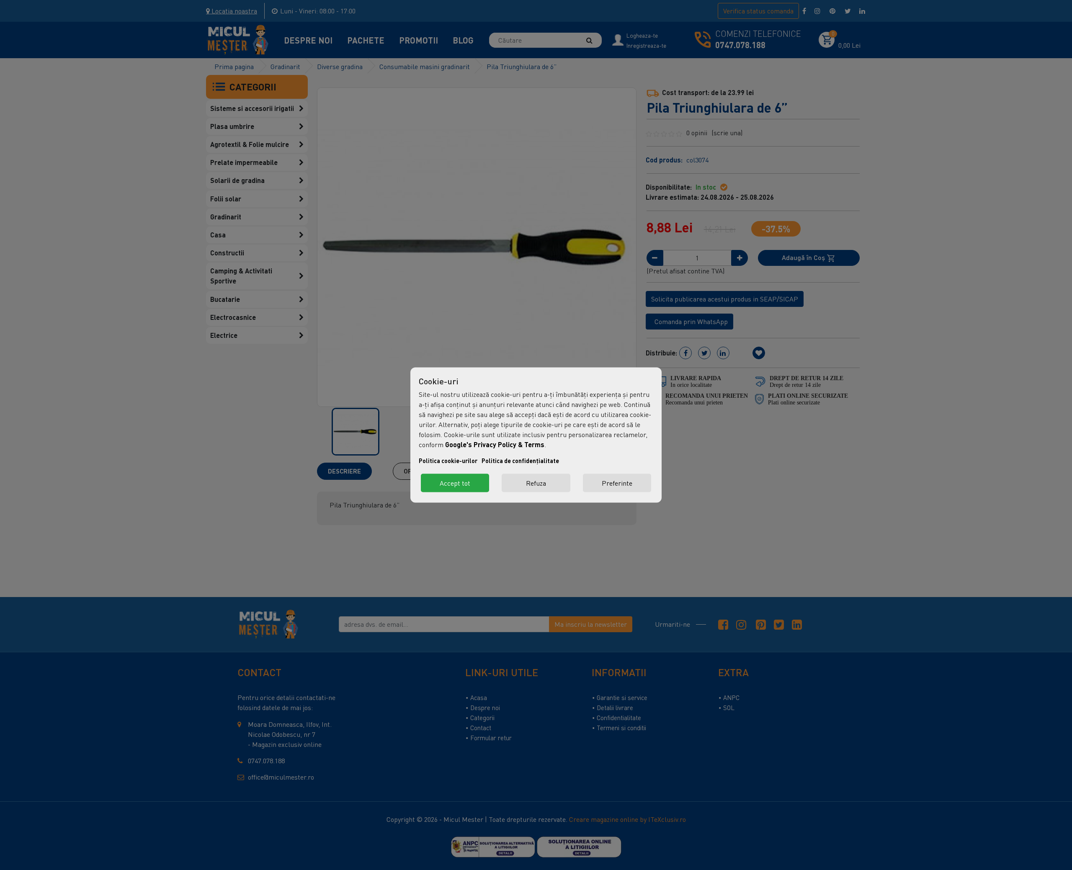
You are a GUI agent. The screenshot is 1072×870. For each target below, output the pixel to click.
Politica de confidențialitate (520, 460)
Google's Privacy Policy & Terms (494, 444)
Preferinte (617, 483)
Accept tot (455, 483)
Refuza (536, 483)
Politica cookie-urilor (448, 460)
